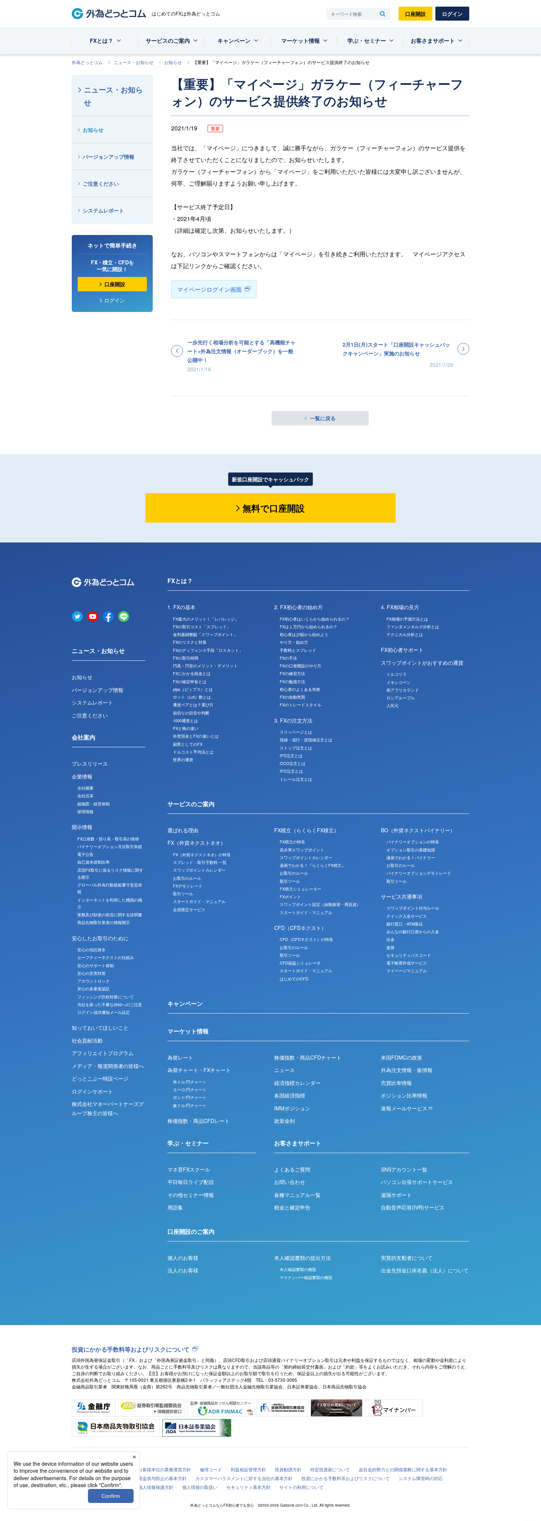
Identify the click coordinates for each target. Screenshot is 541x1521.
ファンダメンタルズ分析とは (412, 626)
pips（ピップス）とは (193, 689)
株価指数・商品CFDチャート (308, 1057)
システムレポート (103, 210)
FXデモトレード (187, 886)
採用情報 (85, 811)
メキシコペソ (398, 682)
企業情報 (82, 776)
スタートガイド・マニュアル (199, 901)
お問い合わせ (289, 1181)
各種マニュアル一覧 (297, 1194)
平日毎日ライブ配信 (190, 1181)
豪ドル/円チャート (189, 1105)
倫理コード (211, 1469)
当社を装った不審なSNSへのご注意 (109, 1004)
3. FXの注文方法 (293, 720)
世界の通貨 (183, 759)
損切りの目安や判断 (191, 713)
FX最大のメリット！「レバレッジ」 (206, 619)
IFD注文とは (291, 755)
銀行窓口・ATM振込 (404, 924)
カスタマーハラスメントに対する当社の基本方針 (244, 1478)
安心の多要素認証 (93, 988)
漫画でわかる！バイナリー (410, 857)
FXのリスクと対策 (189, 642)
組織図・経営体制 (93, 804)
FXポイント (290, 896)
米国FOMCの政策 (401, 1057)
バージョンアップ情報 (108, 156)
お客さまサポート (433, 40)
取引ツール (183, 893)
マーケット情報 (300, 40)
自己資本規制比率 (93, 862)
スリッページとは (296, 732)
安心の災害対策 (91, 973)
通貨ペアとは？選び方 (193, 704)
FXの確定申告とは (189, 681)
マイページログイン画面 (209, 289)
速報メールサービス (405, 1108)
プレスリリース (90, 763)
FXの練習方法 (292, 673)
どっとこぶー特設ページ (100, 1078)
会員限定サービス (189, 909)
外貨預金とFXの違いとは (196, 736)
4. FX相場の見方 (400, 607)
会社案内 (83, 737)
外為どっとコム (87, 62)
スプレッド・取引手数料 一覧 (200, 862)
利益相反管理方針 (248, 1469)
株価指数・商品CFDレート (198, 1120)
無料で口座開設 (274, 508)
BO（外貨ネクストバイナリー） (418, 830)
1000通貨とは (185, 720)
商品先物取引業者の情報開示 (103, 922)
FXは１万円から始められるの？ (308, 626)
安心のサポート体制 (95, 965)
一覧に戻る (323, 418)
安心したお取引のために (100, 938)
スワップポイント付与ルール (412, 908)
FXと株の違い (185, 728)
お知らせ (173, 62)
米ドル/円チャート (189, 1082)
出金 (390, 939)
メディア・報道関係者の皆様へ (108, 1065)
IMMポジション (292, 1108)
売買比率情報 (396, 1082)
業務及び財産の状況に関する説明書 (109, 914)
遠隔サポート (396, 1194)
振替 (390, 947)
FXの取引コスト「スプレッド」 (202, 626)
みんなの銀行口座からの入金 (412, 931)
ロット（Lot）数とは (192, 697)
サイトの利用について (301, 1487)
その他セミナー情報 (190, 1194)
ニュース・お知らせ (133, 62)
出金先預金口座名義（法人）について (424, 1270)
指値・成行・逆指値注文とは (306, 739)
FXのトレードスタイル (300, 704)
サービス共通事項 (401, 896)
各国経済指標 (289, 1095)
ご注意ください (101, 183)
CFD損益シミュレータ (300, 963)
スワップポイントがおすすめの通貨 (422, 662)
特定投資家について (330, 1469)
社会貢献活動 (87, 1040)
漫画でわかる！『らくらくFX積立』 (313, 865)
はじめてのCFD (294, 978)
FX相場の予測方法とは (407, 619)
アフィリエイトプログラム (103, 1053)
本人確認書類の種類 (298, 1269)
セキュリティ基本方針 (248, 1487)
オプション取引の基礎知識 (410, 850)
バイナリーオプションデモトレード (418, 873)
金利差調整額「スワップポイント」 (205, 634)
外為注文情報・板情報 (406, 1070)
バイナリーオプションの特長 (412, 841)
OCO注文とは (292, 763)
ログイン (452, 13)
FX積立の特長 (292, 841)
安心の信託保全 (91, 949)
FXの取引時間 (185, 658)
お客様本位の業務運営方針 (164, 1469)
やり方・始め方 (294, 642)
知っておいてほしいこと (100, 1027)
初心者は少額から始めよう (304, 634)
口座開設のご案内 (191, 1231)
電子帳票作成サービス (406, 963)
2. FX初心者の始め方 (298, 607)
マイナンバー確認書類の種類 (306, 1277)
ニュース (284, 1070)
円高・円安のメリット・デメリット (205, 665)
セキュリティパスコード (408, 955)
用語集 (175, 1207)
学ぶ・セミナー (366, 40)
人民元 (392, 705)
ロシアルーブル (400, 697)
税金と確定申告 (292, 1207)
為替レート (180, 1057)
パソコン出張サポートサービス (417, 1181)
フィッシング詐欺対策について (105, 997)
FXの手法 (288, 658)
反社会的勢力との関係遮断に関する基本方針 (403, 1469)
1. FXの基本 (181, 607)
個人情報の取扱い (200, 1487)
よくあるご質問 (292, 1169)
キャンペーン (234, 40)
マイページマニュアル (406, 970)
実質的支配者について (406, 1257)
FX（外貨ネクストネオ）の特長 (202, 854)
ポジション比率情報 (404, 1095)
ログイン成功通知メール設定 (103, 1012)
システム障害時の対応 (421, 1478)
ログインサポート (92, 1091)
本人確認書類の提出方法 (302, 1257)
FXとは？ (101, 40)
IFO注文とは (291, 771)
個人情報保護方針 (155, 1487)
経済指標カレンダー (297, 1082)
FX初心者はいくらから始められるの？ (315, 619)
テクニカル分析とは (404, 634)
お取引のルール (187, 878)
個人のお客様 (182, 1257)
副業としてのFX (187, 744)
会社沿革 (85, 795)
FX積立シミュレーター (300, 889)
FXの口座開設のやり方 (300, 665)
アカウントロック (93, 981)
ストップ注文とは (296, 748)
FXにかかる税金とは (192, 673)
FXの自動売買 (292, 697)
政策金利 (284, 1120)
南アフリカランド (402, 690)
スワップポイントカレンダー (199, 870)
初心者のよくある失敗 (300, 689)
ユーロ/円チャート (189, 1089)
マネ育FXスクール (188, 1169)
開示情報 (82, 826)
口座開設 (415, 13)
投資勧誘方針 (288, 1469)
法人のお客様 (182, 1270)
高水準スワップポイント (302, 850)
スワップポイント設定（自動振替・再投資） (320, 904)
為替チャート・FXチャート (199, 1070)
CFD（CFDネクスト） (300, 927)
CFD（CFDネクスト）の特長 (306, 939)
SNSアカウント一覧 (404, 1169)
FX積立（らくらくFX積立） (306, 830)
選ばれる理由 (182, 830)
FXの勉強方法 (292, 681)
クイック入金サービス (406, 916)
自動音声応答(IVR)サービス (413, 1207)
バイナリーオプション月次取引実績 (109, 846)
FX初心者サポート (402, 649)
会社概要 (85, 788)
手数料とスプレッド (298, 650)
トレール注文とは (296, 779)
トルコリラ (396, 674)
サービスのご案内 (168, 40)
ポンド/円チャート (189, 1097)
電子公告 (85, 854)
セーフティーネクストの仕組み (105, 957)
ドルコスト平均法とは (193, 752)
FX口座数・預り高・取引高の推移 (108, 839)
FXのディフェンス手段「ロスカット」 (208, 650)
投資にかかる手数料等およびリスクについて (131, 1349)
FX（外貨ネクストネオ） (196, 842)
